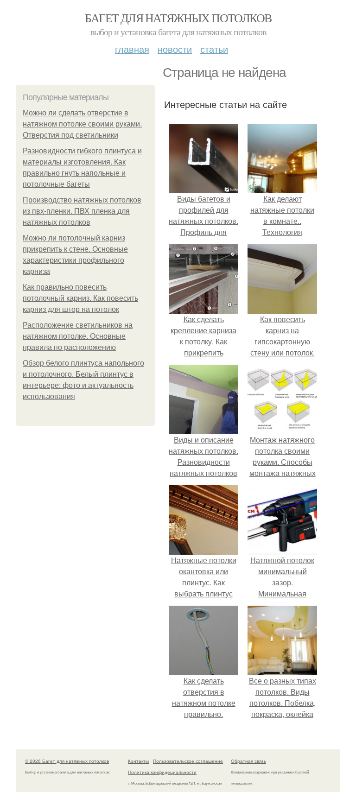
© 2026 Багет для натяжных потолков (67, 761)
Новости (175, 49)
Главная (132, 49)
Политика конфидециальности (162, 772)
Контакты (138, 761)
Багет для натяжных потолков (178, 17)
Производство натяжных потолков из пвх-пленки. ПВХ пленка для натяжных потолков (82, 211)
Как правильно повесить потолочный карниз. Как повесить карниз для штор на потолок (80, 298)
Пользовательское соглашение (188, 761)
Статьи (214, 49)
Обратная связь (248, 761)
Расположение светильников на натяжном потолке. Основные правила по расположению (78, 336)
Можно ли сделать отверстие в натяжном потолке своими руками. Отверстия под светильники (82, 124)
